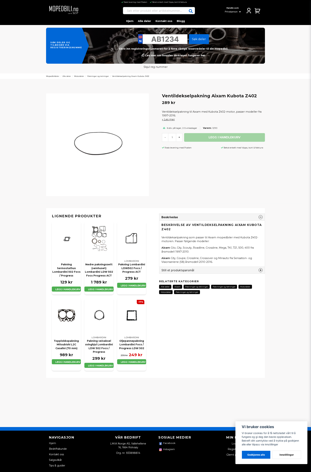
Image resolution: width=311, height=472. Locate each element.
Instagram (169, 449)
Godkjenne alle (256, 454)
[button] (191, 11)
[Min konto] (248, 10)
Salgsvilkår (55, 460)
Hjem (130, 21)
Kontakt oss (164, 21)
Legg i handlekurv (67, 289)
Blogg (181, 21)
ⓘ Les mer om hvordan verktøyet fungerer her (173, 55)
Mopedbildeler (52, 76)
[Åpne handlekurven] (257, 10)
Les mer (169, 119)
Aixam (177, 286)
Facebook (169, 443)
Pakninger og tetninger (98, 76)
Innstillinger (287, 454)
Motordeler (79, 76)
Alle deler (144, 21)
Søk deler (199, 39)
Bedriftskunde (58, 448)
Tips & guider (57, 465)
